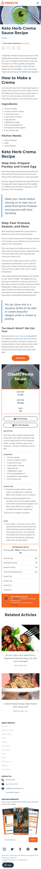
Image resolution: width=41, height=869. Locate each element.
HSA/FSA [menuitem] (4, 765)
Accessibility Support (13, 792)
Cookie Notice (13, 855)
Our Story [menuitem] (5, 726)
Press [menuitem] (3, 754)
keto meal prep (21, 336)
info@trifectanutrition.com (15, 788)
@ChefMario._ (14, 604)
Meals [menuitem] (4, 738)
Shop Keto (20, 358)
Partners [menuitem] (4, 742)
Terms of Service (6, 862)
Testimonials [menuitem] (6, 746)
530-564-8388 (10, 780)
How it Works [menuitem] (6, 750)
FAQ (3, 864)
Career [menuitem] (4, 757)
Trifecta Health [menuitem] (6, 734)
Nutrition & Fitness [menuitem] (8, 730)
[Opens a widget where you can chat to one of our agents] (8, 865)
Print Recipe (21, 419)
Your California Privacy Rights (26, 855)
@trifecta (16, 598)
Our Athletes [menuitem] (6, 769)
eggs (25, 69)
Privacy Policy (5, 855)
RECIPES (4, 38)
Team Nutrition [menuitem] (7, 761)
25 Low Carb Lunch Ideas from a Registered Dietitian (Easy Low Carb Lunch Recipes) (20, 658)
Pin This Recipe (22, 425)
